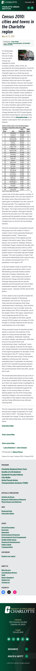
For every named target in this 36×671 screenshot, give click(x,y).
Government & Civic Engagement (14, 537)
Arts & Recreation (8, 527)
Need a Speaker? (8, 578)
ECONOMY (26, 43)
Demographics (17, 43)
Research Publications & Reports (14, 499)
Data (12, 41)
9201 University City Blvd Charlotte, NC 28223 (18, 623)
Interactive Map (8, 426)
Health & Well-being (9, 540)
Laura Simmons (9, 448)
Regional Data (7, 511)
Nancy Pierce (18, 452)
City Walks (6, 477)
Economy (5, 530)
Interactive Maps (8, 513)
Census (9, 43)
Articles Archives (8, 497)
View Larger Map (8, 434)
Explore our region (8, 556)
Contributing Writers (9, 573)
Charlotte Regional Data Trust (14, 469)
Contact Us (6, 582)
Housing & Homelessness (11, 542)
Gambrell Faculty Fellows (12, 475)
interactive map (21, 117)
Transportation (7, 547)
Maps (17, 41)
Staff (3, 575)
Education (5, 532)
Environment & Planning (11, 535)
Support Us (6, 580)
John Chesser (22, 448)
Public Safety (6, 545)
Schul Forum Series (10, 480)
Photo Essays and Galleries (11, 502)
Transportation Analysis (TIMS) (15, 483)
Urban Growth (8, 45)
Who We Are (6, 570)
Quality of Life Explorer (11, 472)
